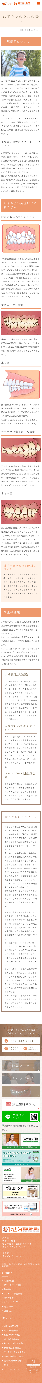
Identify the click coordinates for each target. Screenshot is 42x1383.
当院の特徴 (9, 1281)
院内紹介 (8, 1289)
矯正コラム (9, 1307)
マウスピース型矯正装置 (15, 1352)
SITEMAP (8, 1311)
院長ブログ (9, 1298)
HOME (23, 30)
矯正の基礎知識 (11, 1330)
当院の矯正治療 (11, 1326)
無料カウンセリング (13, 1361)
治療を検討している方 (14, 1356)
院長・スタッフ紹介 (13, 1285)
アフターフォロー (12, 1369)
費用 (6, 1365)
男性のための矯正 (12, 1339)
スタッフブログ (11, 1302)
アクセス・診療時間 (13, 1294)
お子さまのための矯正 (14, 1343)
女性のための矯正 (12, 1335)
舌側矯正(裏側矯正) (13, 1348)
